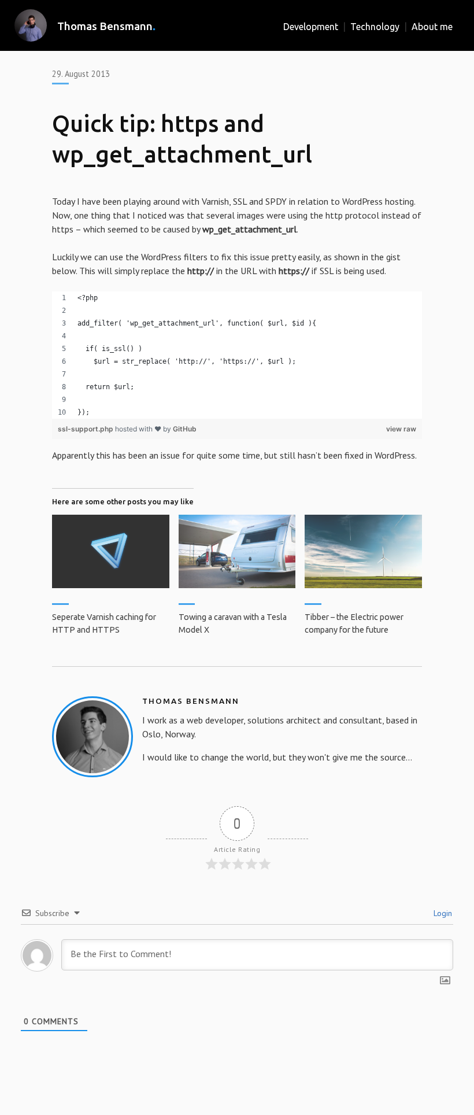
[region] (237, 355)
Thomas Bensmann (105, 26)
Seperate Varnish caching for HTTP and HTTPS (104, 623)
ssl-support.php (86, 428)
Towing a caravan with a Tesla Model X (233, 623)
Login (441, 913)
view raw (401, 428)
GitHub (185, 428)
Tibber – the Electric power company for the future (354, 623)
